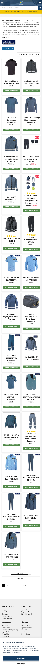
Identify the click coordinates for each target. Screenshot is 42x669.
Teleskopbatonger (27, 632)
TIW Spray (24, 630)
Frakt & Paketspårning (10, 630)
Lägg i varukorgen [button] (11, 91)
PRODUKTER (8, 48)
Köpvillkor (5, 636)
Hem (2, 15)
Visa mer (5, 37)
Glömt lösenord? (26, 614)
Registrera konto (27, 612)
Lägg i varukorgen (31, 169)
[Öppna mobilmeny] (2, 3)
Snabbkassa (6, 628)
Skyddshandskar (26, 628)
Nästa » (25, 585)
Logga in (24, 610)
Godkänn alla (21, 658)
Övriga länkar (25, 634)
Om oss (5, 614)
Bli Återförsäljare (8, 618)
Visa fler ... (21, 578)
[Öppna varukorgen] (40, 3)
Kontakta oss (6, 612)
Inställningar (21, 663)
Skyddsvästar (25, 625)
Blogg (4, 610)
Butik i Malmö (7, 616)
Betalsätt (5, 625)
